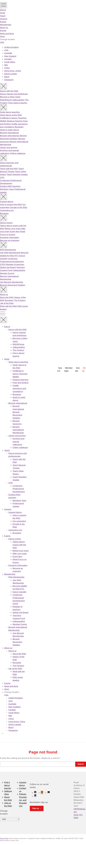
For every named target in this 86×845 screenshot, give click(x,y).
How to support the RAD (11, 204)
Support (3, 19)
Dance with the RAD (9, 91)
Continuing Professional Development (19, 489)
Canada (7, 59)
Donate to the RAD (18, 207)
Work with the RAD (8, 306)
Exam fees (15, 231)
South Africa (9, 62)
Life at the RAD (7, 303)
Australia (8, 53)
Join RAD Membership (10, 253)
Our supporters (19, 521)
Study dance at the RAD (11, 115)
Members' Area (7, 189)
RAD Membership (8, 250)
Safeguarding (18, 100)
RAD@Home (6, 100)
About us (4, 27)
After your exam (20, 553)
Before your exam (13, 228)
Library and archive (8, 147)
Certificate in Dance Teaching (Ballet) (20, 374)
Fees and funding (20, 382)
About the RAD (7, 297)
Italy (6, 65)
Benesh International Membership (18, 430)
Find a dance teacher (17, 103)
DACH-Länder (10, 74)
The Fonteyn (19, 300)
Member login (68, 369)
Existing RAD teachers (10, 186)
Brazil (6, 77)
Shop (2, 36)
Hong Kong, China (12, 71)
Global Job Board (8, 267)
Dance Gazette (19, 592)
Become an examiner (9, 240)
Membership (5, 25)
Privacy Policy (4, 838)
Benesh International (9, 133)
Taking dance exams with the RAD (19, 545)
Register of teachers (15, 264)
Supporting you (7, 210)
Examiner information (9, 237)
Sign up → (36, 808)
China (7, 68)
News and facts (7, 33)
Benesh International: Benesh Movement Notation (18, 412)
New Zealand (10, 56)
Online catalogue (17, 153)
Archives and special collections (18, 441)
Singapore (9, 80)
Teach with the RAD (9, 169)
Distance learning (15, 121)
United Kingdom (11, 47)
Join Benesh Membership (11, 282)
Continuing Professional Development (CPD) (12, 261)
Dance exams (6, 223)
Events (3, 30)
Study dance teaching (10, 112)
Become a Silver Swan (10, 97)
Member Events (7, 273)
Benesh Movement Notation (12, 285)
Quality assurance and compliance (19, 388)
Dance (3, 10)
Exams (3, 22)
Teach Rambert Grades (17, 174)
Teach (3, 16)
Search (59, 369)
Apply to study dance (9, 130)
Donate (77, 369)
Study (2, 13)
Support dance (6, 201)
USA (2, 42)
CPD (2, 177)
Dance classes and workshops (14, 94)
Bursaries (19, 127)
